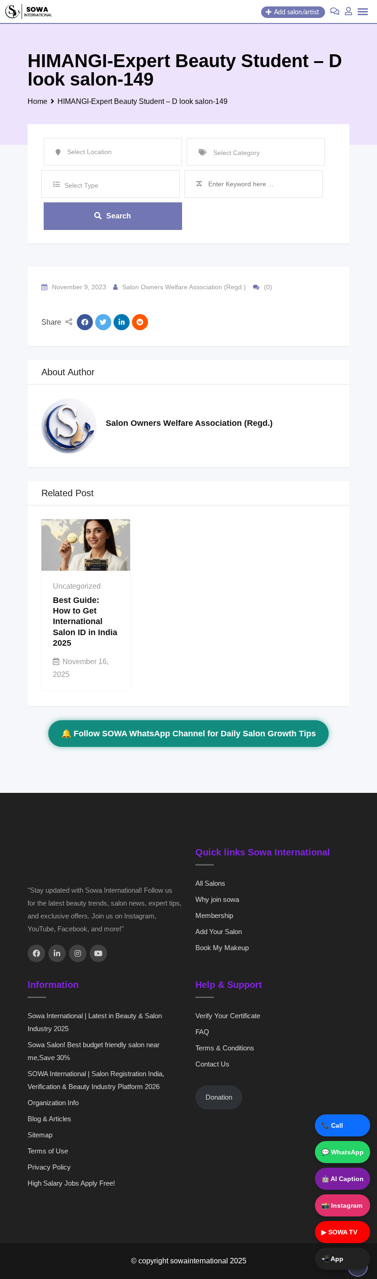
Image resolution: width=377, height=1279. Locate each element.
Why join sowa (217, 899)
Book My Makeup (222, 948)
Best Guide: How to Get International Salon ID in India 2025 (85, 622)
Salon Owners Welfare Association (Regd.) (184, 287)
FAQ (202, 1032)
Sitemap (40, 1135)
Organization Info (53, 1103)
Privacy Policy (49, 1167)
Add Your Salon (218, 931)
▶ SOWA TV (339, 1232)
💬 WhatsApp (342, 1152)
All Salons (210, 883)
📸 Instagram (341, 1205)
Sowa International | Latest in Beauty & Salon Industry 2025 (95, 1022)
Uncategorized (77, 586)
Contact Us (212, 1064)
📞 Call (332, 1125)
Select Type (81, 185)
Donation (219, 1097)
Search (118, 216)
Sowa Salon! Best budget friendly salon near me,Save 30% (94, 1051)
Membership (214, 915)
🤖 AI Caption (342, 1178)
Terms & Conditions (224, 1048)
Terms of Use (48, 1151)
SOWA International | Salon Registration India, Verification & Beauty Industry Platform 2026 (96, 1080)
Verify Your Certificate (227, 1016)
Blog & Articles (49, 1119)
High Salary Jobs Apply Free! (71, 1183)
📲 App (332, 1258)
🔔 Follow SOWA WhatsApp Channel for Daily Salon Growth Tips (188, 733)
